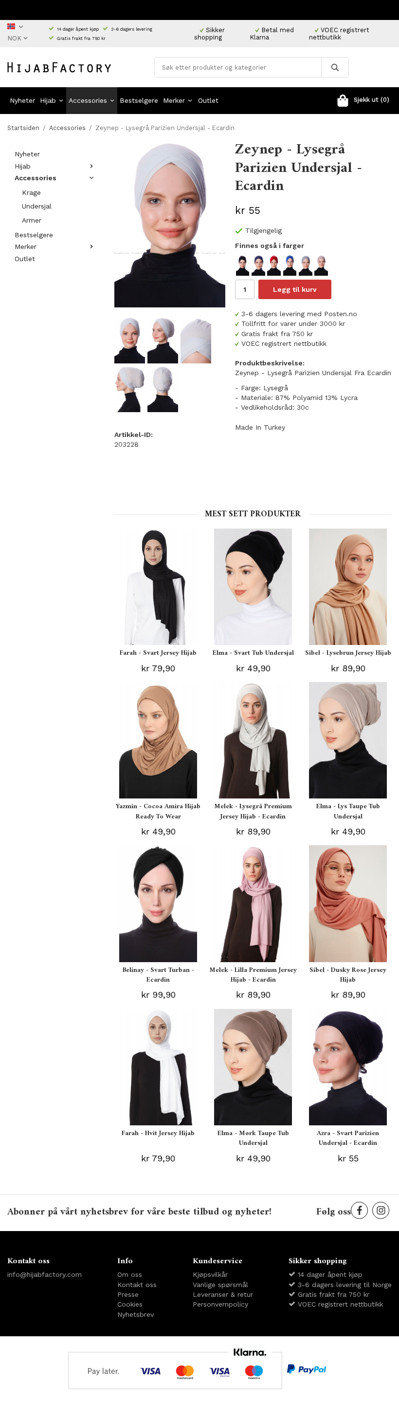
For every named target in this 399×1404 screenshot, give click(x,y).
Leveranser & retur (223, 1294)
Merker (174, 100)
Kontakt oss (137, 1285)
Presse (128, 1294)
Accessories (88, 100)
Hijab (48, 100)
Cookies (130, 1304)
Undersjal (37, 206)
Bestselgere (139, 100)
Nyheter (22, 100)
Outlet (208, 100)
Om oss (129, 1274)
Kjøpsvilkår (210, 1274)
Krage (31, 192)
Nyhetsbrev (135, 1314)
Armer (31, 220)
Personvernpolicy (220, 1304)
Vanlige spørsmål (220, 1285)
